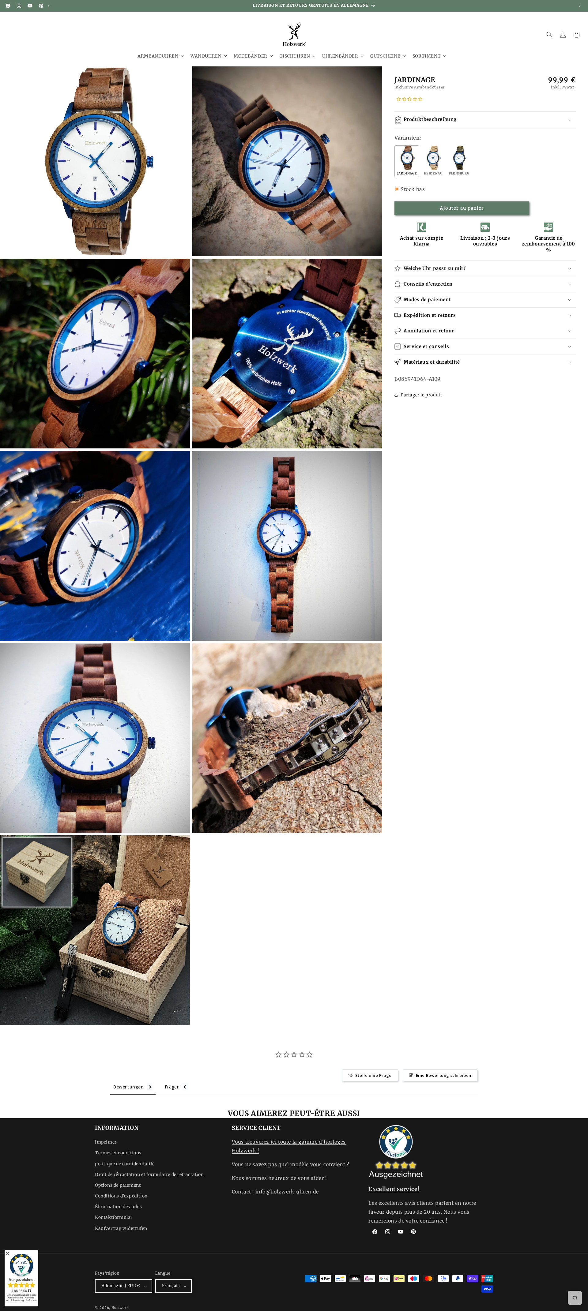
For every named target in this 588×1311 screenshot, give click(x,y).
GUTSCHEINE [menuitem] (385, 56)
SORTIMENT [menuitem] (427, 56)
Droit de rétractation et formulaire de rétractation (149, 1174)
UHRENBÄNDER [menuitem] (340, 56)
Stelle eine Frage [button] (373, 1075)
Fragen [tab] (172, 1086)
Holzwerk (120, 1308)
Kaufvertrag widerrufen (121, 1228)
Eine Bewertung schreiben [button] (443, 1075)
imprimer (106, 1142)
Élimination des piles (118, 1207)
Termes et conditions (118, 1153)
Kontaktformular (114, 1217)
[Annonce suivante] (579, 6)
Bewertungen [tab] (128, 1086)
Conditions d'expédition (121, 1196)
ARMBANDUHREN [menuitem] (158, 56)
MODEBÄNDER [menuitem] (250, 56)
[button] (549, 34)
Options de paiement (118, 1185)
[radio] (406, 161)
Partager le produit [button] (421, 394)
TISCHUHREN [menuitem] (295, 56)
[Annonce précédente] (48, 6)
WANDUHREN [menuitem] (205, 56)
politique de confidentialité (125, 1164)
